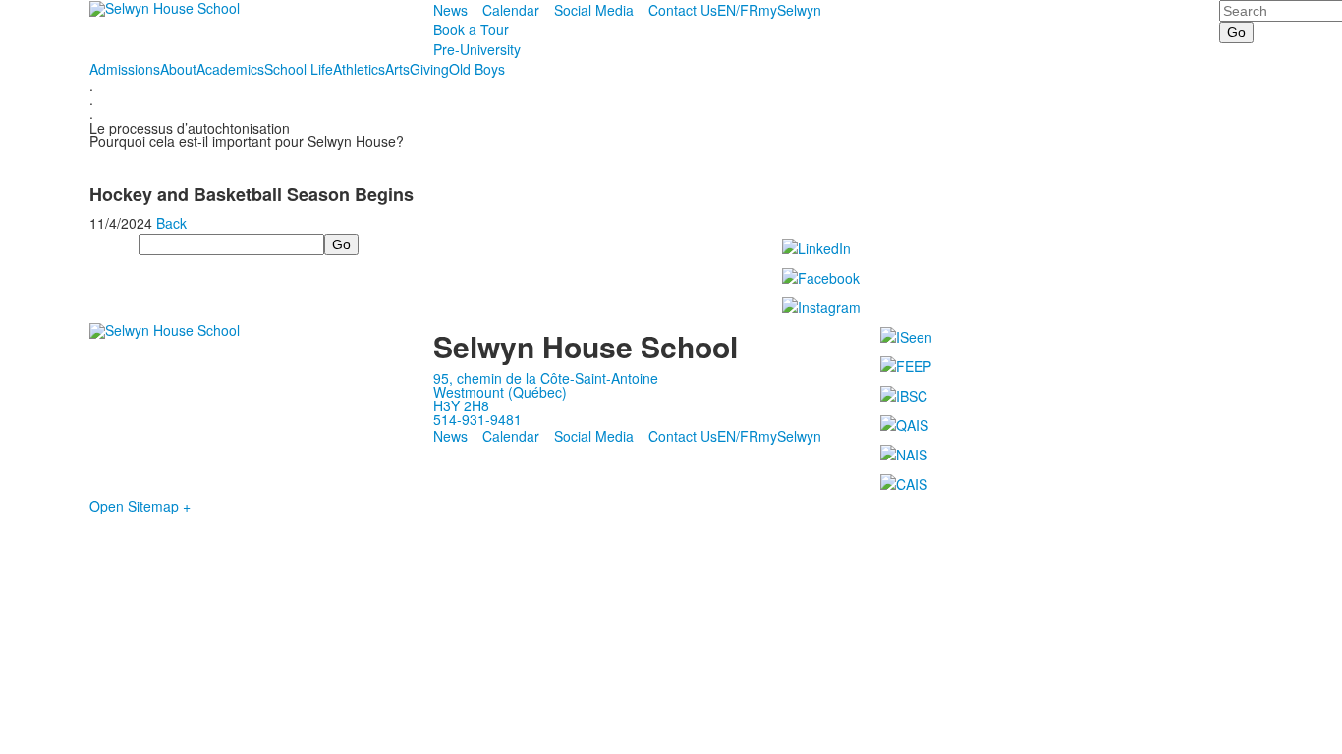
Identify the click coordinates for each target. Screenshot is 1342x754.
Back (171, 223)
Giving (429, 69)
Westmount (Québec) (500, 392)
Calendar (510, 10)
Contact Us (682, 10)
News (450, 10)
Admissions (124, 69)
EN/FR (737, 10)
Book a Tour (471, 29)
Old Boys (477, 69)
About (178, 69)
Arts (397, 69)
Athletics (359, 69)
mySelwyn (789, 10)
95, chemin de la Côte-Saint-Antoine (545, 378)
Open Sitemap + (140, 505)
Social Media (594, 10)
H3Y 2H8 (461, 405)
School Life (298, 69)
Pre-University (477, 49)
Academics (230, 69)
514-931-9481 (477, 419)
